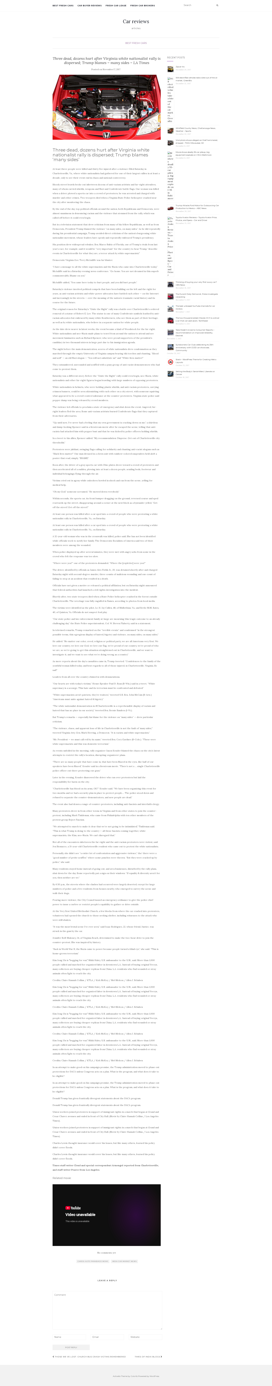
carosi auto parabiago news (93, 1261)
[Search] (217, 5)
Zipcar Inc (180, 66)
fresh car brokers (142, 5)
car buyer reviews (89, 5)
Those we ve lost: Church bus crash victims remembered (90, 1356)
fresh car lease (116, 5)
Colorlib (134, 1376)
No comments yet (106, 1252)
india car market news (124, 1261)
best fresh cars (63, 5)
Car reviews (136, 21)
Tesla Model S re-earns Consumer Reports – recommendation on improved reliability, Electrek (195, 333)
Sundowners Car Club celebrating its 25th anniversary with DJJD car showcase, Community (194, 347)
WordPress (154, 1376)
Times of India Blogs (148, 1356)
